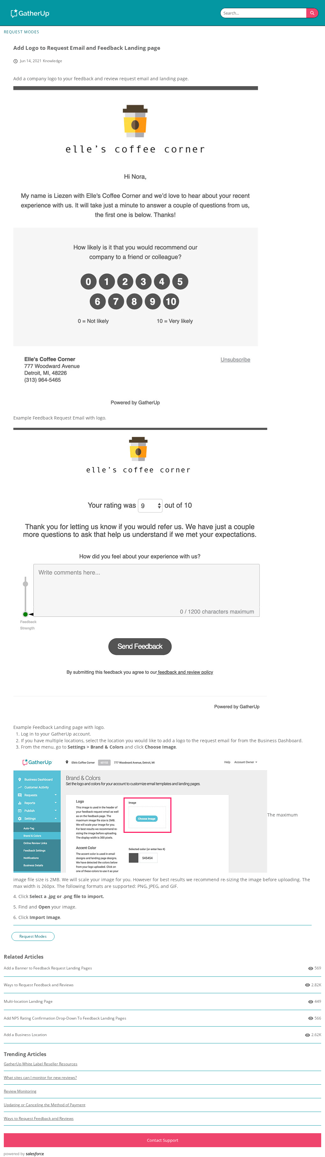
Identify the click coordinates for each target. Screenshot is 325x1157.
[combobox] (263, 13)
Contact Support (162, 1140)
